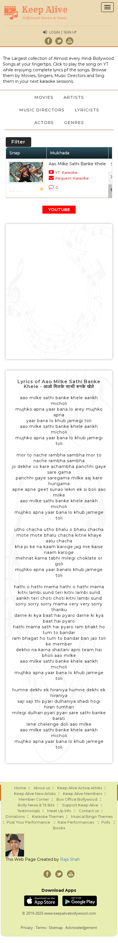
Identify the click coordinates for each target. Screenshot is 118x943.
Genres (74, 122)
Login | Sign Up (63, 32)
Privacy (27, 927)
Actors (44, 122)
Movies (43, 97)
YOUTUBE (59, 209)
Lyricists (87, 110)
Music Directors (41, 110)
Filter (18, 142)
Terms (41, 927)
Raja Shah (70, 859)
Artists (74, 97)
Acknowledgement (81, 927)
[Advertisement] (59, 292)
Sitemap (56, 927)
